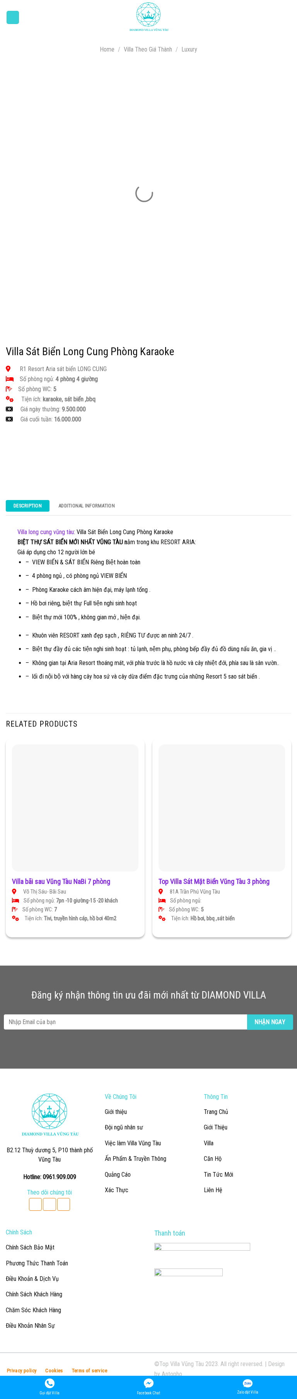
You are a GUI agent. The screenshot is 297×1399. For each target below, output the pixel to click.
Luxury (189, 49)
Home (107, 49)
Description (28, 506)
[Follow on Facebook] (35, 1204)
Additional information (86, 506)
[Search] (288, 17)
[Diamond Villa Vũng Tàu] (148, 17)
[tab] (28, 508)
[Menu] (13, 17)
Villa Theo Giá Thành (148, 49)
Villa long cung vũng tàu (45, 532)
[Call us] (63, 1204)
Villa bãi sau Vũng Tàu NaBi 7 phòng (61, 881)
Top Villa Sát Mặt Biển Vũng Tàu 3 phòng (214, 881)
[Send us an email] (49, 1204)
